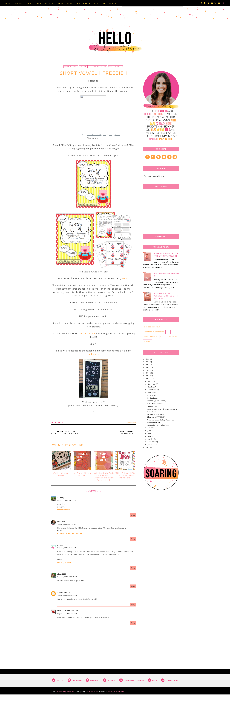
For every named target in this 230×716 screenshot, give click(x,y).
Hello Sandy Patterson (66, 691)
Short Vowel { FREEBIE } (156, 417)
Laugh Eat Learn (92, 691)
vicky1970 (61, 574)
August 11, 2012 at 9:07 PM (67, 614)
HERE (124, 278)
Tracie (110, 135)
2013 (148, 376)
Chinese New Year (152, 327)
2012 (148, 379)
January (151, 445)
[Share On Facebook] (55, 422)
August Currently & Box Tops (158, 425)
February (151, 442)
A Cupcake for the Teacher (69, 533)
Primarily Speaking (64, 562)
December (152, 381)
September (152, 390)
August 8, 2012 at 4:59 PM (66, 548)
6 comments (131, 422)
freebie (83, 67)
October (151, 387)
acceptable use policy (154, 332)
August (151, 392)
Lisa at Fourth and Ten (67, 611)
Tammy (60, 498)
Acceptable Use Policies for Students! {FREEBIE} (166, 295)
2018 (148, 362)
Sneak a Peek (152, 406)
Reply (133, 515)
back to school (151, 337)
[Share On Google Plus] (59, 422)
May (149, 433)
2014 (148, 373)
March (150, 439)
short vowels (115, 67)
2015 (148, 370)
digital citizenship (168, 337)
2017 (148, 365)
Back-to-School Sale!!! (155, 414)
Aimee (60, 545)
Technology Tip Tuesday (156, 401)
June (150, 431)
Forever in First (63, 509)
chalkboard (93, 354)
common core (71, 67)
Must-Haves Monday (155, 404)
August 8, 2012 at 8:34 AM (66, 500)
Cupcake (61, 521)
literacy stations (86, 333)
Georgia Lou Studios (116, 691)
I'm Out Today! (152, 398)
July (149, 428)
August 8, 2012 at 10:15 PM (67, 577)
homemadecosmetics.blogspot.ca (96, 135)
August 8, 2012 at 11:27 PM (67, 595)
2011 (148, 447)
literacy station (97, 67)
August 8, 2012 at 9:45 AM (66, 524)
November (152, 384)
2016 (148, 367)
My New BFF (151, 395)
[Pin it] (62, 422)
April (150, 436)
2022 (148, 359)
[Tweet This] (52, 422)
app (168, 332)
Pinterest (117, 135)
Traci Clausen (63, 592)
